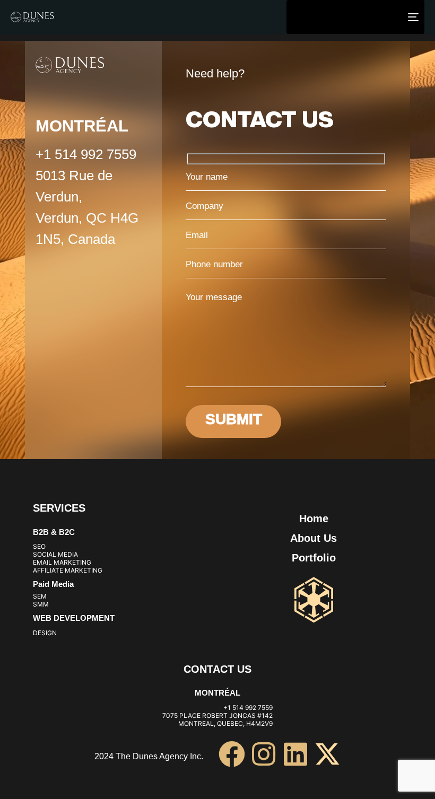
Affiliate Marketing (67, 570)
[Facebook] (232, 754)
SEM (40, 596)
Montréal (217, 692)
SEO (39, 546)
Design (45, 633)
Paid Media (53, 584)
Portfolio (314, 558)
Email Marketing (62, 562)
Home (313, 518)
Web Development (74, 617)
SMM (41, 604)
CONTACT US (217, 669)
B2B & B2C (54, 532)
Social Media (55, 554)
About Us (313, 538)
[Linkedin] (295, 754)
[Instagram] (263, 754)
